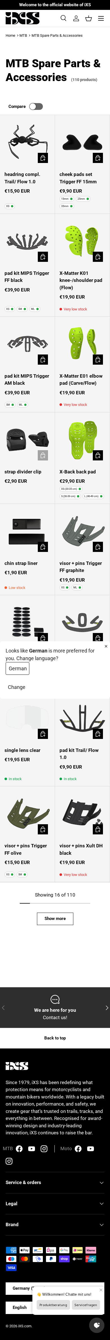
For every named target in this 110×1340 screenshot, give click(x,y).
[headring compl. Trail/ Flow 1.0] (27, 142)
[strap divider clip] (27, 440)
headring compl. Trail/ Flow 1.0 (22, 177)
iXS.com (24, 1326)
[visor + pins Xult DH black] (82, 814)
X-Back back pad (78, 472)
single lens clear (22, 750)
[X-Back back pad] (82, 440)
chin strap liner (21, 563)
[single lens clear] (27, 718)
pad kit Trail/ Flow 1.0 (79, 753)
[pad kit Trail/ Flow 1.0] (82, 718)
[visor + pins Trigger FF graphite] (82, 531)
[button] (88, 18)
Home (10, 35)
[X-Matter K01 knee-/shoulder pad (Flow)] (82, 241)
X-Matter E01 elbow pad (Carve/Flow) (81, 379)
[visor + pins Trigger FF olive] (27, 814)
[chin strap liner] (27, 531)
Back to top (55, 1038)
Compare (17, 106)
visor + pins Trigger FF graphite (81, 566)
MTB (23, 35)
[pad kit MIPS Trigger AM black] (27, 344)
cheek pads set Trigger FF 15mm (78, 177)
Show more (55, 918)
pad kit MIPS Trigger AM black (27, 379)
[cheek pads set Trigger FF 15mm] (82, 142)
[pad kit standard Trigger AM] (82, 622)
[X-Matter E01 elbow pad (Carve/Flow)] (82, 344)
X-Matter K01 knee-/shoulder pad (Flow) (81, 280)
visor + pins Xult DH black (81, 849)
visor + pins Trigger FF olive (26, 849)
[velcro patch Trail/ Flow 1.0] (27, 622)
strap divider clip (23, 472)
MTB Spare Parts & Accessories (57, 35)
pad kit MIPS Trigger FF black (27, 276)
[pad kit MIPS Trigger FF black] (27, 241)
